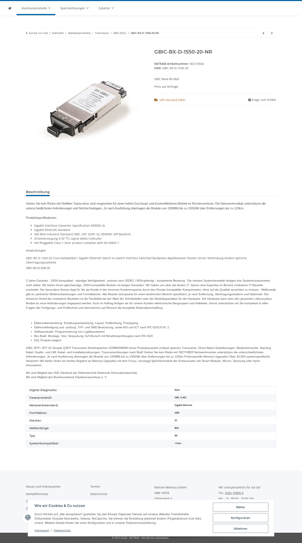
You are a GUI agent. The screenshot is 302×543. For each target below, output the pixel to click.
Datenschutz (62, 530)
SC (176, 420)
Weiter (240, 507)
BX (176, 435)
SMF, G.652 (180, 397)
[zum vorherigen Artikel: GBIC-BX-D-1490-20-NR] (263, 33)
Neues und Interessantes (43, 486)
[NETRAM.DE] (9, 8)
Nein (177, 389)
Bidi (177, 427)
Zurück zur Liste (38, 33)
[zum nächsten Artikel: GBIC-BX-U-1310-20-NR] (272, 33)
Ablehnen (240, 528)
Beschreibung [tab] (38, 192)
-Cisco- (178, 443)
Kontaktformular (37, 494)
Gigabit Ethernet (183, 405)
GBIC (177, 412)
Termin (95, 486)
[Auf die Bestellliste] (29, 46)
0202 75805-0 (234, 493)
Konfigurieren (240, 518)
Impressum (42, 530)
